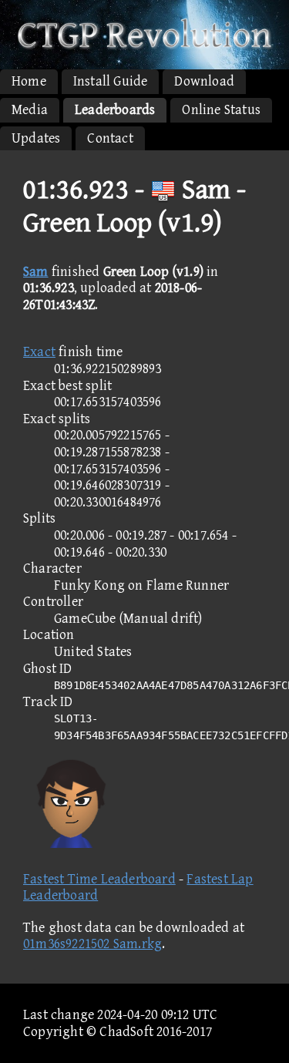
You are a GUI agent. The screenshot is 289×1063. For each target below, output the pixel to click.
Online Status (221, 110)
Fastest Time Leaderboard (99, 879)
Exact (39, 352)
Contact (110, 138)
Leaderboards (115, 110)
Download (204, 81)
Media (30, 110)
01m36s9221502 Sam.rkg (92, 944)
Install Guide (110, 81)
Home (29, 81)
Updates (36, 138)
